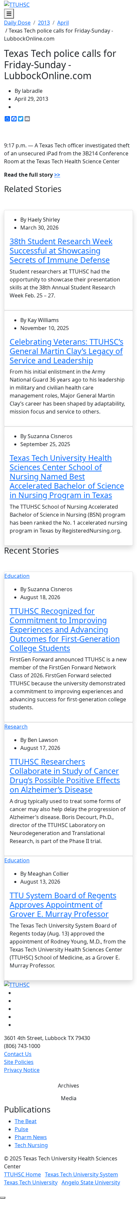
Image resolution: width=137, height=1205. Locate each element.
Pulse (21, 1129)
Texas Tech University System (81, 1174)
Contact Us (18, 1054)
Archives (68, 1085)
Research (16, 726)
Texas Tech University (31, 1182)
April (63, 22)
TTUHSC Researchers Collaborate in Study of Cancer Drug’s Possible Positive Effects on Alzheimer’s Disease (65, 775)
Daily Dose (17, 22)
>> (57, 174)
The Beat (26, 1121)
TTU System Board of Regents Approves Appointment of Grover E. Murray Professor (63, 904)
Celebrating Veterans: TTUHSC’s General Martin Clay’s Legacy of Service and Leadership (66, 351)
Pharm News (31, 1137)
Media (68, 1098)
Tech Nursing (31, 1145)
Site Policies (19, 1062)
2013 (44, 22)
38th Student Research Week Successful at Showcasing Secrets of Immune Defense (61, 250)
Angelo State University (91, 1182)
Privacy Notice (22, 1070)
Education (17, 576)
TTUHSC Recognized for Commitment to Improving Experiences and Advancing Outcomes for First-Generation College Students (65, 629)
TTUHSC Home (22, 1174)
